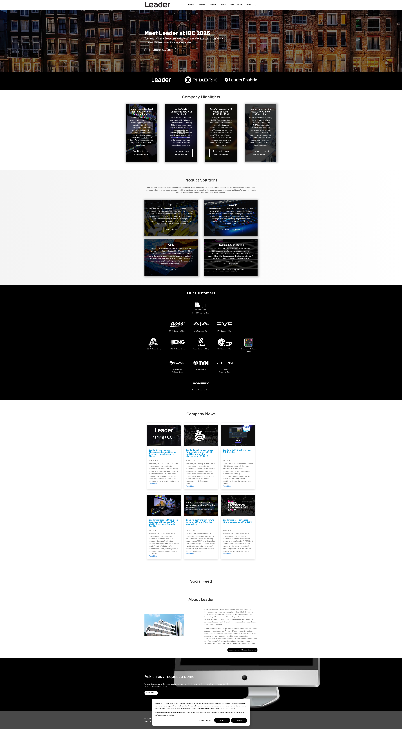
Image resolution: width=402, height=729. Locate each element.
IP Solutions (171, 229)
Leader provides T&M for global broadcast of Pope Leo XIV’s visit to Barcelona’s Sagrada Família (163, 523)
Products (191, 4)
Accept (222, 720)
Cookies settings (205, 720)
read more (153, 484)
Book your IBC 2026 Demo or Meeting (160, 50)
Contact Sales (151, 693)
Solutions (202, 4)
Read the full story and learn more (141, 153)
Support (239, 4)
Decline (239, 720)
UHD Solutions (171, 269)
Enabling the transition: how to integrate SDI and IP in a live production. (200, 522)
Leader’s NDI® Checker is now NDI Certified (237, 451)
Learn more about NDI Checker (181, 153)
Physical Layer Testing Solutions (230, 269)
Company (213, 4)
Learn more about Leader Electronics (242, 650)
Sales (232, 4)
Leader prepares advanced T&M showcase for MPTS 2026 (237, 521)
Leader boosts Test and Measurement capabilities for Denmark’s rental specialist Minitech (162, 453)
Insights (223, 4)
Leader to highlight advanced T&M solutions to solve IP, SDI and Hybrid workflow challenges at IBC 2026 (199, 453)
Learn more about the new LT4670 (261, 153)
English (249, 4)
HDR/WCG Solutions (231, 229)
